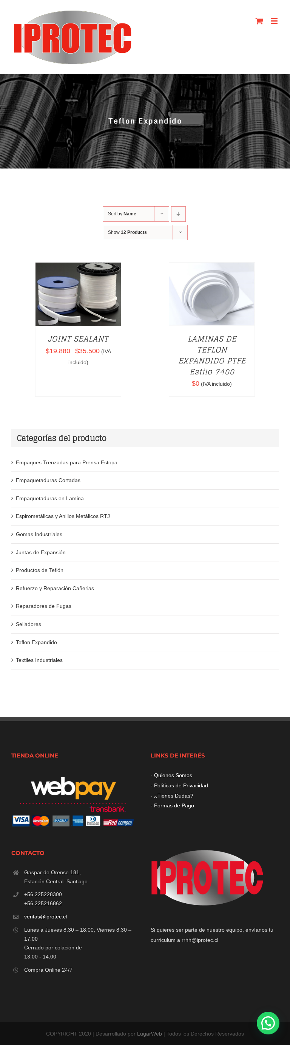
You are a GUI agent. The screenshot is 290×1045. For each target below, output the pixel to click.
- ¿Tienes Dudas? (172, 796)
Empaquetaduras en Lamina (50, 498)
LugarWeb (149, 1034)
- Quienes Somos (171, 775)
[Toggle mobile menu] (275, 21)
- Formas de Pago (172, 805)
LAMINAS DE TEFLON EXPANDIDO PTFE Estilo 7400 (212, 355)
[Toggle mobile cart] (259, 21)
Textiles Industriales (39, 660)
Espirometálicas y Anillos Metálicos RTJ (63, 516)
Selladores (28, 624)
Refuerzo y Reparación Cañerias (55, 588)
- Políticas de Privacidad (179, 785)
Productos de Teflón (39, 570)
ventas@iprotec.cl (45, 917)
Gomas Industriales (39, 534)
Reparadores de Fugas (43, 606)
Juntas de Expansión (41, 552)
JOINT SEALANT (78, 338)
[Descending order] (178, 214)
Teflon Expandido (36, 642)
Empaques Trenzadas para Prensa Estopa (66, 462)
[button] (268, 1023)
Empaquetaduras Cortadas (48, 480)
